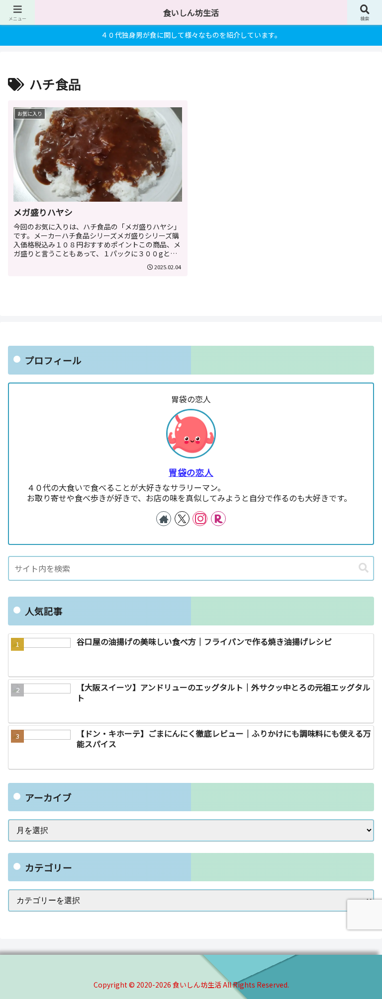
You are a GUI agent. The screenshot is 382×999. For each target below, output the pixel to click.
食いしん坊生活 (191, 12)
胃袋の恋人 (191, 472)
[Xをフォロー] (182, 518)
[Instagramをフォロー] (199, 518)
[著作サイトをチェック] (163, 518)
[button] (364, 568)
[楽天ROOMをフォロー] (218, 518)
